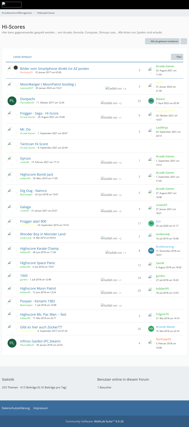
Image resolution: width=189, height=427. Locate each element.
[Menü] (184, 4)
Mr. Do (25, 129)
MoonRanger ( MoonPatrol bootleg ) (48, 84)
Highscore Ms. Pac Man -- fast (43, 314)
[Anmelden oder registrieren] (175, 4)
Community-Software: (95, 421)
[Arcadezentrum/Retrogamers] (11, 4)
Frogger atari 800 (33, 221)
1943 (24, 275)
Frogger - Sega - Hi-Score (39, 113)
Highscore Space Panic (37, 263)
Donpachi (27, 99)
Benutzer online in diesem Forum (123, 379)
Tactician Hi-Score (34, 144)
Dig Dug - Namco (33, 190)
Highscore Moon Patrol (38, 288)
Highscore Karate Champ (39, 248)
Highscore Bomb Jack (36, 174)
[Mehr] (184, 41)
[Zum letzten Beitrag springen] (151, 70)
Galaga (25, 207)
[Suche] (165, 4)
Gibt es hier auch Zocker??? (41, 327)
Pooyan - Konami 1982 (37, 301)
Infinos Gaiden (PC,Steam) (40, 341)
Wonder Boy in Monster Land (43, 234)
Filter (179, 56)
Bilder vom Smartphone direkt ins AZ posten (54, 68)
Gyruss (25, 158)
